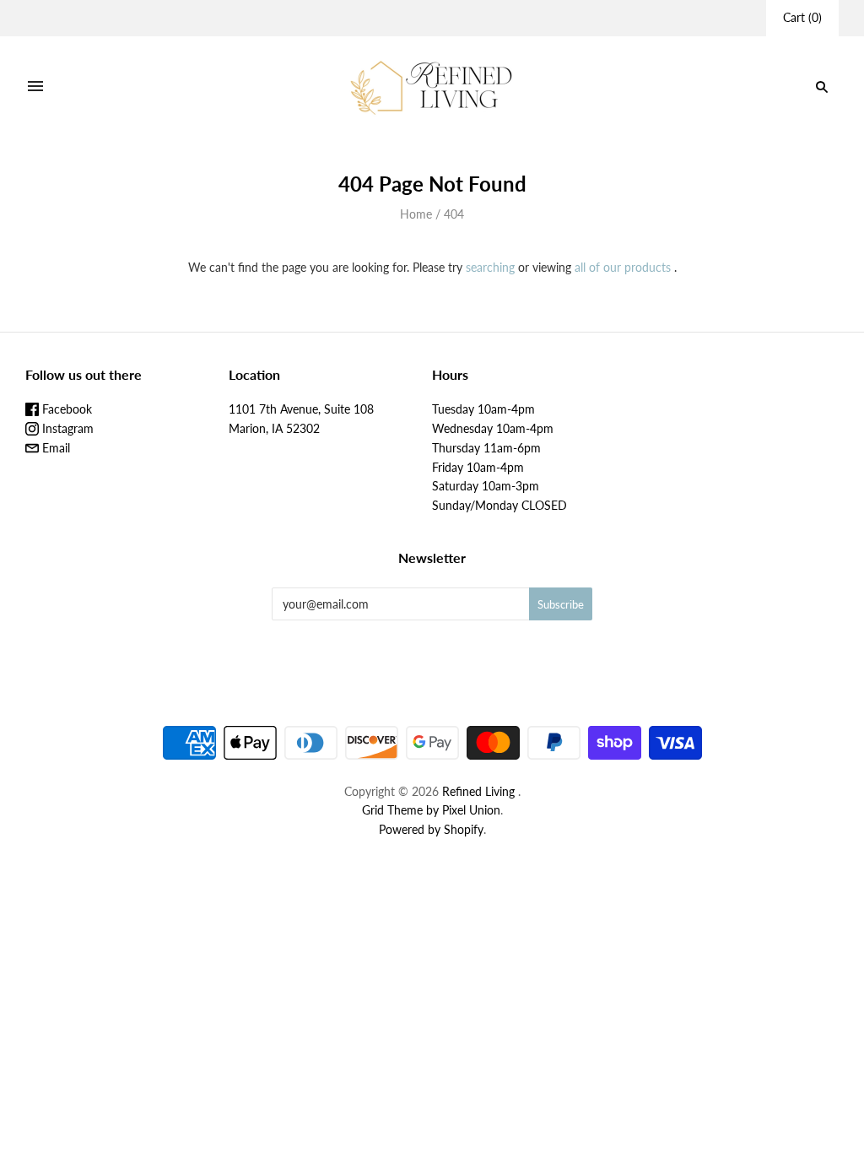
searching (490, 267)
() (802, 17)
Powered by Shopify (431, 829)
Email (54, 448)
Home (416, 214)
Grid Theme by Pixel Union (431, 810)
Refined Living (478, 791)
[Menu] (35, 87)
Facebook (65, 409)
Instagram (66, 428)
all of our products (623, 267)
